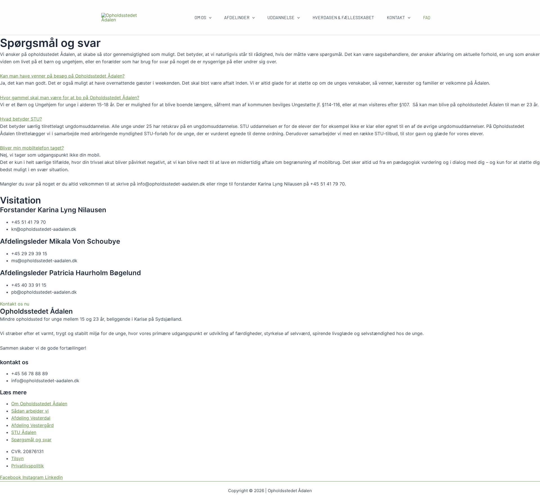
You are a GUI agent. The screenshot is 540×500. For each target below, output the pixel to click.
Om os (200, 17)
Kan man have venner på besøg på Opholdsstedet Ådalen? (62, 76)
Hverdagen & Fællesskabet (343, 17)
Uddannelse (280, 17)
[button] (270, 76)
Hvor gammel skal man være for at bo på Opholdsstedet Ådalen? (69, 97)
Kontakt (396, 17)
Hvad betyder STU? (21, 119)
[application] (209, 17)
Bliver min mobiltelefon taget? (32, 148)
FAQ (426, 17)
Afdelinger (236, 17)
